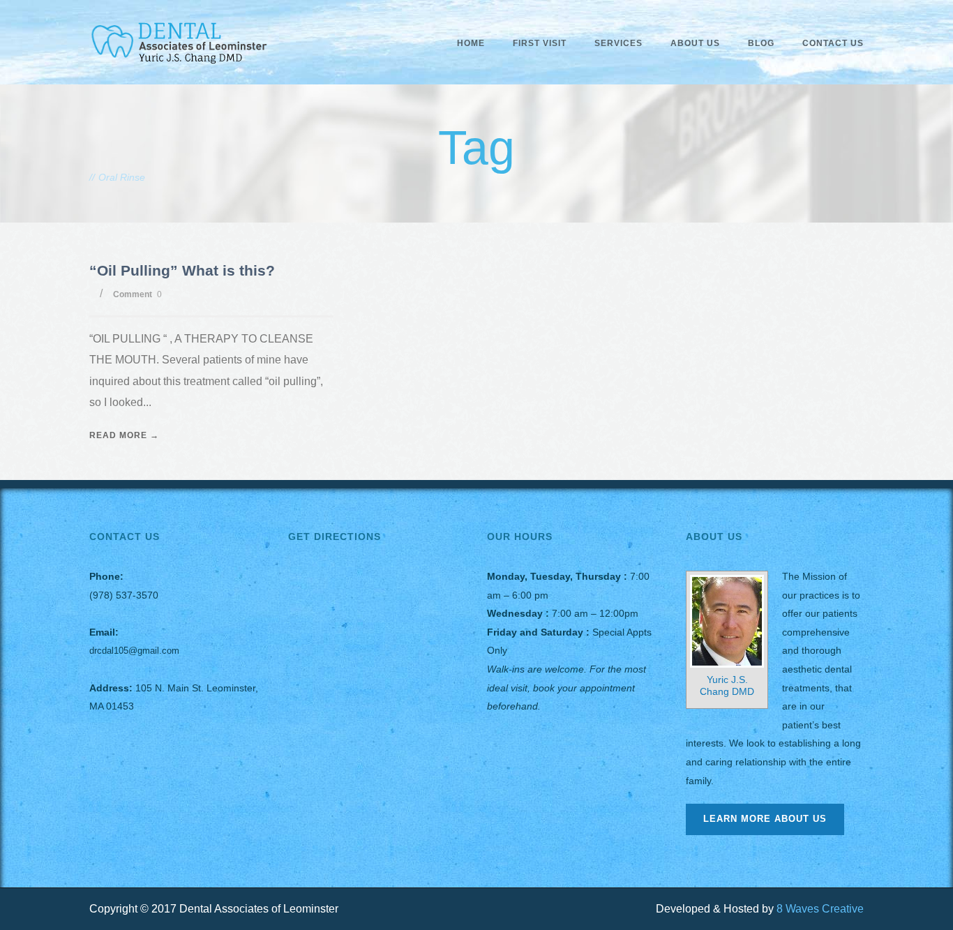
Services (618, 43)
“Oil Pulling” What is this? (182, 270)
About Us (695, 43)
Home (471, 43)
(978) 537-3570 (123, 595)
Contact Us (833, 43)
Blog (761, 43)
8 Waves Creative (820, 909)
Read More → (124, 435)
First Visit (539, 43)
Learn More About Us (765, 818)
